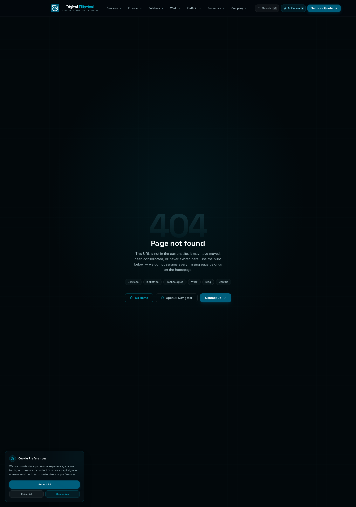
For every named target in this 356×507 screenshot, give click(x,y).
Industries (152, 281)
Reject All (26, 494)
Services (133, 281)
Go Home (141, 298)
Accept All (44, 484)
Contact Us (213, 298)
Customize (62, 494)
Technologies (174, 281)
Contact (223, 281)
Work (194, 281)
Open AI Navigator (179, 298)
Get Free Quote (322, 8)
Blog (208, 281)
